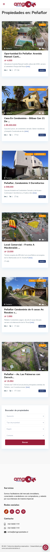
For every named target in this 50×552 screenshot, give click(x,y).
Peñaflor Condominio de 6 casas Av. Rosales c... (24, 311)
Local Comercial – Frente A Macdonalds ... (19, 246)
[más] (28, 66)
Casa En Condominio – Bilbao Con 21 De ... (24, 120)
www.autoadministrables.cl (11, 548)
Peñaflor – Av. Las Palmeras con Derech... (22, 376)
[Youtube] (17, 511)
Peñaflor (9, 49)
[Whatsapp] (12, 511)
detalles (42, 70)
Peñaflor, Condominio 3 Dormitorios (24, 183)
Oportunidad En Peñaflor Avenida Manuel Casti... (23, 55)
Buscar (25, 442)
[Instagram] (23, 511)
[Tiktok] (6, 511)
